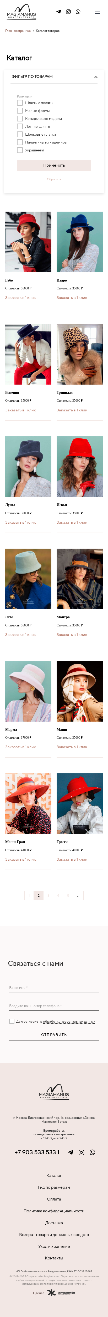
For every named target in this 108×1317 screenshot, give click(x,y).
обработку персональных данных (69, 1021)
